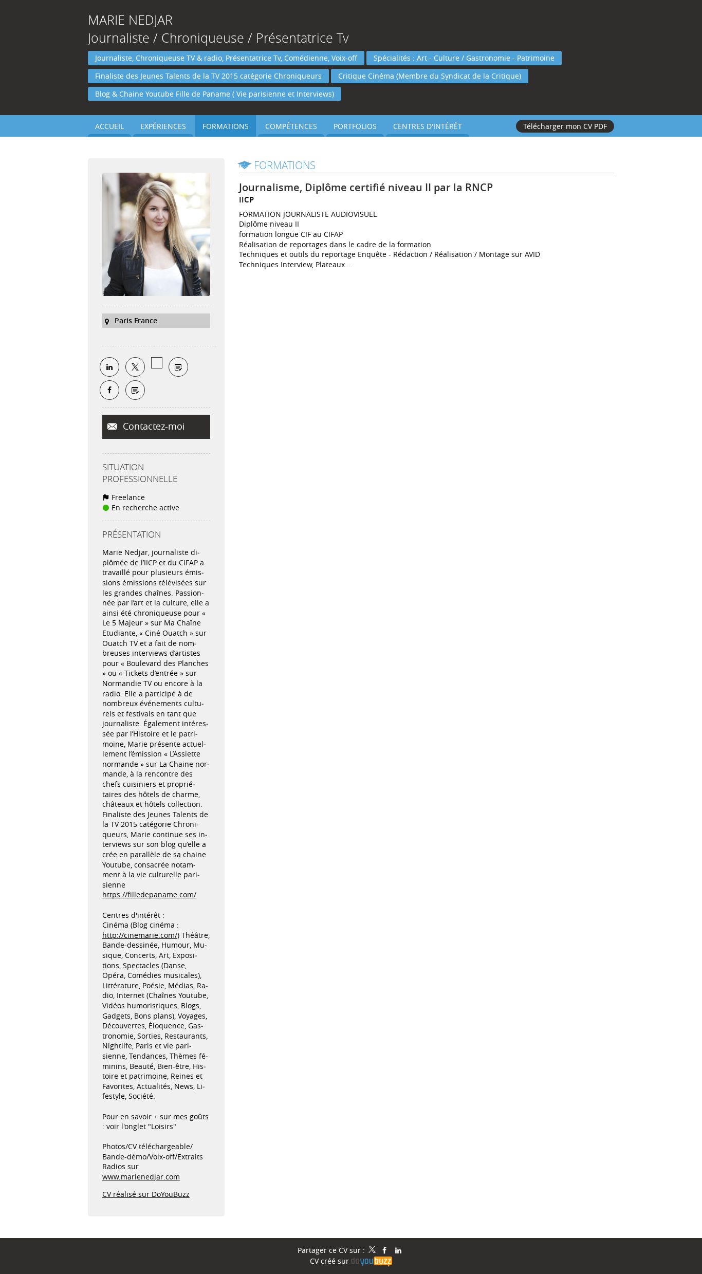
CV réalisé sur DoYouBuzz (146, 1194)
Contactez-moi (152, 426)
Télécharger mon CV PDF (565, 126)
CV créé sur (330, 1261)
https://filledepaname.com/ (149, 894)
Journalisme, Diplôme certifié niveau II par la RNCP (366, 187)
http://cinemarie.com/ (139, 935)
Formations (285, 165)
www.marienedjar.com (141, 1176)
